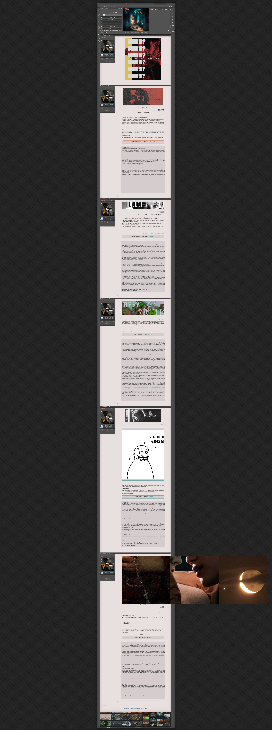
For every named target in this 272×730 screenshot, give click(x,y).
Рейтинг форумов (131, 710)
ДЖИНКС (150, 334)
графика (110, 574)
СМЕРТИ (150, 496)
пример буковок (126, 147)
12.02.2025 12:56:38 (106, 198)
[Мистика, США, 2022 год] (153, 718)
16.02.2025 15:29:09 (106, 298)
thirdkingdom (119, 30)
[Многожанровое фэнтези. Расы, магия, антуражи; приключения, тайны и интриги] (146, 725)
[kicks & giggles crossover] (160, 720)
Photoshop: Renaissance (129, 32)
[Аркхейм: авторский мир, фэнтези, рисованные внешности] (167, 720)
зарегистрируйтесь (113, 10)
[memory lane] (167, 715)
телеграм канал (160, 3)
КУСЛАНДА (150, 236)
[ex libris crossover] (167, 713)
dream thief (106, 30)
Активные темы (112, 6)
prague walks (114, 30)
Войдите (106, 10)
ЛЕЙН (150, 637)
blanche (101, 30)
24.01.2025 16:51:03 (106, 35)
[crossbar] (146, 723)
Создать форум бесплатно (138, 710)
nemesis (109, 30)
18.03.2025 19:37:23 (106, 553)
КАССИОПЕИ (151, 141)
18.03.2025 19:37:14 (106, 406)
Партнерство (139, 32)
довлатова (103, 37)
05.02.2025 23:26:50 (106, 85)
